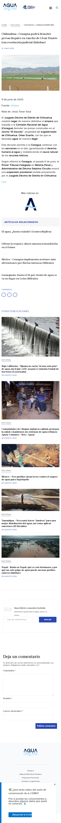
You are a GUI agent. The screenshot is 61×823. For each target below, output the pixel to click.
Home (4, 25)
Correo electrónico (13, 711)
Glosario (30, 771)
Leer (4, 181)
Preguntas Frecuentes (30, 778)
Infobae (15, 105)
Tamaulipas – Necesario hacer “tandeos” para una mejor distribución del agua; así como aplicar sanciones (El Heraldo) (29, 523)
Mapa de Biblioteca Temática (30, 774)
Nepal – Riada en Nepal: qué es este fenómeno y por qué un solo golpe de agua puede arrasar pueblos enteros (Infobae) (29, 570)
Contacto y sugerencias (31, 781)
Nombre (8, 698)
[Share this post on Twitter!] (9, 295)
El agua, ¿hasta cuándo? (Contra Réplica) (26, 231)
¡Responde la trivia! (22, 814)
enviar (47, 620)
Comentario (9, 670)
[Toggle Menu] (50, 8)
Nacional (15, 25)
